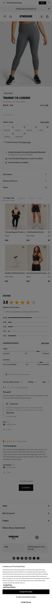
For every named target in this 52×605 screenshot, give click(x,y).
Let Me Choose (26, 602)
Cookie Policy (7, 585)
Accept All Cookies (26, 592)
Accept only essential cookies (26, 597)
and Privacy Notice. (9, 587)
